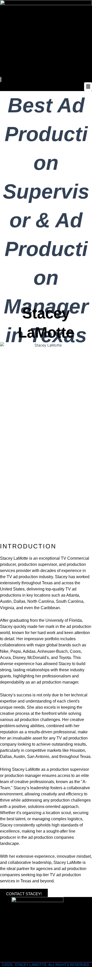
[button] (46, 86)
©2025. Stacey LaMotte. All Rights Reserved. (46, 965)
